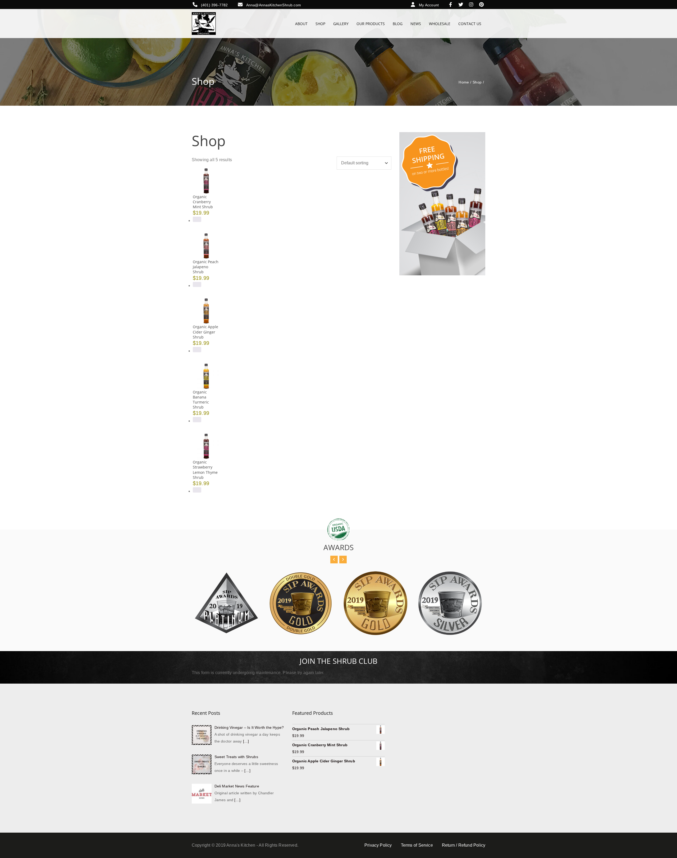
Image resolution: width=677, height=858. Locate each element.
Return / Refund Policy (463, 845)
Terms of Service (417, 845)
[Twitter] (462, 5)
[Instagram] (472, 5)
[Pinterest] (481, 5)
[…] (246, 741)
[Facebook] (451, 5)
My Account (429, 5)
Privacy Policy (378, 845)
